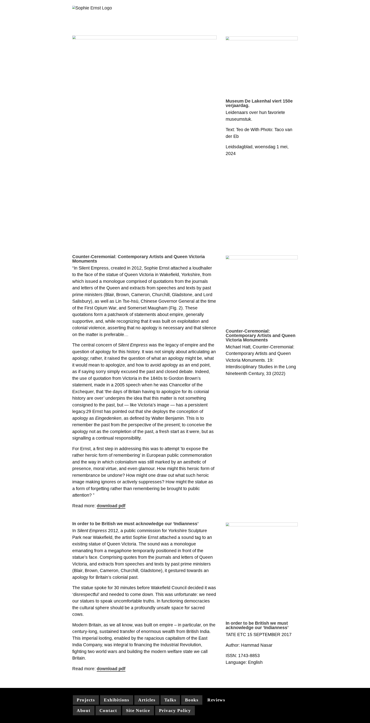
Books (191, 700)
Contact (108, 710)
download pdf (111, 505)
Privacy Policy (175, 710)
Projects (86, 700)
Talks (170, 700)
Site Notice (138, 710)
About (84, 710)
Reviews (216, 700)
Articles (147, 700)
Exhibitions (116, 700)
